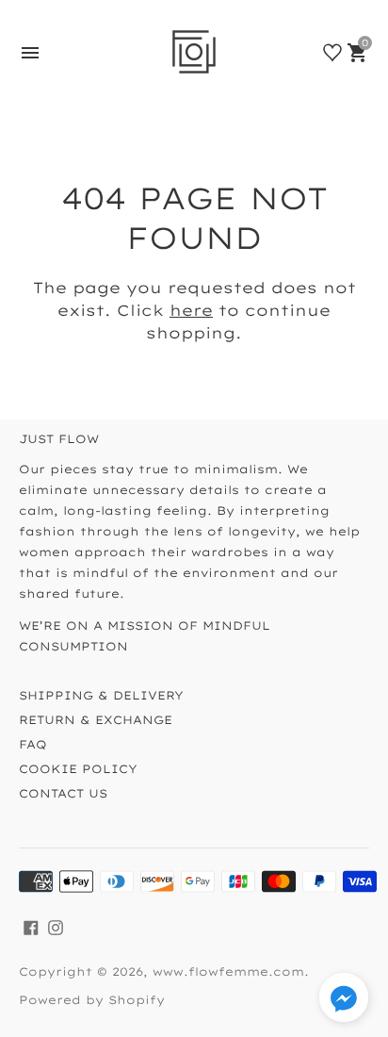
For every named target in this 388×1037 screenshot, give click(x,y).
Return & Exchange (95, 720)
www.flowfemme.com (228, 971)
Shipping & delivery (101, 695)
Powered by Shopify (92, 1000)
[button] (343, 1000)
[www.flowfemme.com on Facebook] (31, 926)
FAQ (33, 744)
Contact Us (63, 793)
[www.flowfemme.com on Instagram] (55, 926)
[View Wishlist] (332, 52)
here (191, 310)
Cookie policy (78, 769)
